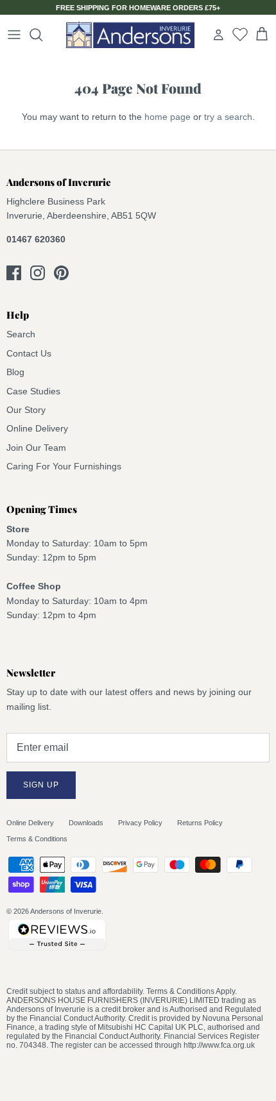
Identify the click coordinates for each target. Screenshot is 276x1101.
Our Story (26, 410)
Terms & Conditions (36, 839)
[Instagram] (37, 272)
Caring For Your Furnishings (63, 466)
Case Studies (33, 391)
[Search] (42, 35)
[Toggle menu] (14, 35)
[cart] (262, 35)
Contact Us (28, 353)
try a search (228, 117)
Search (20, 334)
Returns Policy (200, 823)
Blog (15, 372)
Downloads (86, 823)
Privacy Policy (140, 823)
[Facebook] (13, 272)
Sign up (41, 784)
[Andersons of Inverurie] (130, 34)
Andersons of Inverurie (65, 911)
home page (167, 117)
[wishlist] (240, 34)
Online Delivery (37, 428)
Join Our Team (36, 447)
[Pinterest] (61, 272)
